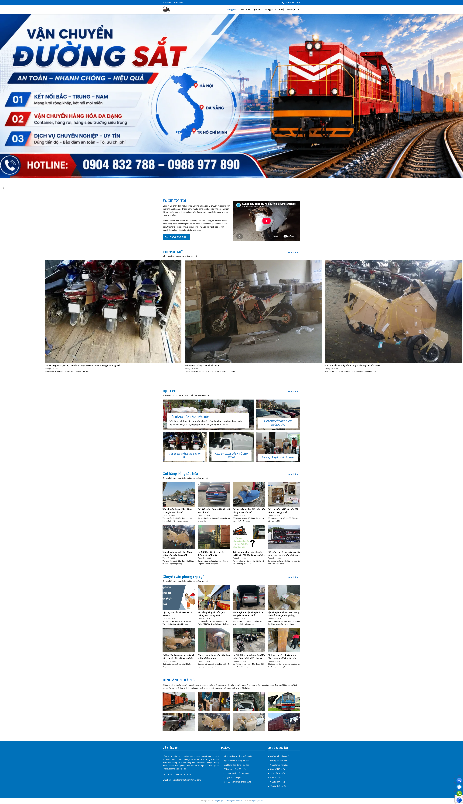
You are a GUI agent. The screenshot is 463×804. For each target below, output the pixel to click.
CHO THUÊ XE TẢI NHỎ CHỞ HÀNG (231, 455)
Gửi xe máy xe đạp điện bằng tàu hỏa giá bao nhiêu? (249, 511)
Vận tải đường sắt (278, 786)
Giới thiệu (245, 9)
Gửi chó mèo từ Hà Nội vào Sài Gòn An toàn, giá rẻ (283, 511)
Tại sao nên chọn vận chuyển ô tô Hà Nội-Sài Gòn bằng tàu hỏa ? (248, 554)
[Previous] (2, 180)
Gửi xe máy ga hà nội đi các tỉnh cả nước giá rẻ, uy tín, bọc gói (103, 365)
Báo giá (269, 9)
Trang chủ (231, 9)
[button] (299, 9)
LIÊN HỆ (279, 9)
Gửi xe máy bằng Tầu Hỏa (235, 769)
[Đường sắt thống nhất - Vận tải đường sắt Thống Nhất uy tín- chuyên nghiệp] (175, 9)
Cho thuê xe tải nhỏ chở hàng (236, 773)
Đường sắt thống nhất (279, 756)
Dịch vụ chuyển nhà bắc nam (278, 457)
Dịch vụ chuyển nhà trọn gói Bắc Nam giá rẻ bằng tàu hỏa (282, 656)
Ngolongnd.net (257, 801)
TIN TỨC (291, 9)
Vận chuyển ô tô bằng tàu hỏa (236, 761)
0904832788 (172, 774)
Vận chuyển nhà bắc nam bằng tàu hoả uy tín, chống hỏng (283, 614)
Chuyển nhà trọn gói (232, 778)
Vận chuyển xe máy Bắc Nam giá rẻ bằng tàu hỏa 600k (177, 553)
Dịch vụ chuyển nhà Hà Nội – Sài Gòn (177, 614)
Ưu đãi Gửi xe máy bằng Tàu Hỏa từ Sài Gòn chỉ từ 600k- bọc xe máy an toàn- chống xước (249, 657)
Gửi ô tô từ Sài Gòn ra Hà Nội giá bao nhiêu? (214, 511)
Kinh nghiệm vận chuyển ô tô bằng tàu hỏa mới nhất (248, 614)
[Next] (9, 180)
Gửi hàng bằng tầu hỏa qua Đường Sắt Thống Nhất (211, 614)
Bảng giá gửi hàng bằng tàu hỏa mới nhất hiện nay (214, 656)
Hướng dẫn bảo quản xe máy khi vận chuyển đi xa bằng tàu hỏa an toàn (179, 657)
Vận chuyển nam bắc (279, 765)
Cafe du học (275, 778)
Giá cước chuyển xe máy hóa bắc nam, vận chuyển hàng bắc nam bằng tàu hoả (284, 554)
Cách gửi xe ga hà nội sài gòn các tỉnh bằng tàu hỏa (239, 365)
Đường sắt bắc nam (278, 761)
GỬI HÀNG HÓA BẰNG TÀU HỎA (190, 417)
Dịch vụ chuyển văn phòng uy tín (237, 782)
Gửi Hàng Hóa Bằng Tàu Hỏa (236, 765)
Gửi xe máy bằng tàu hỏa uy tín (185, 455)
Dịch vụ (256, 9)
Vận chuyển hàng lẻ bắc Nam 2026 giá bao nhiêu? (177, 511)
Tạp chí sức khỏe (277, 773)
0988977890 (185, 774)
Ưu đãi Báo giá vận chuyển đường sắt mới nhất (211, 553)
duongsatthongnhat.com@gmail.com (185, 780)
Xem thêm (293, 252)
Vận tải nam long (277, 782)
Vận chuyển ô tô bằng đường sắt (238, 756)
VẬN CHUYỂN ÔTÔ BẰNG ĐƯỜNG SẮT (278, 423)
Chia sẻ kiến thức (277, 769)
